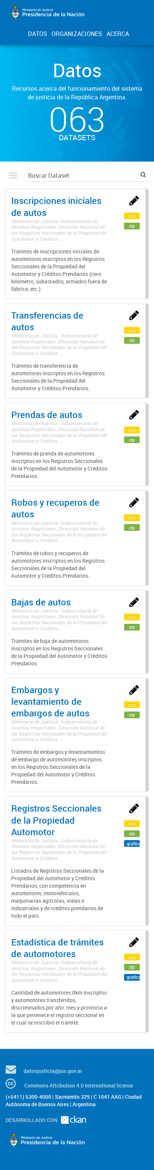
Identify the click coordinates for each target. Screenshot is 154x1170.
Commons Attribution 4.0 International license (78, 1085)
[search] (143, 174)
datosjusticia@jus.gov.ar (53, 1070)
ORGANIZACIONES (77, 34)
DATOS (37, 34)
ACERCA (118, 34)
